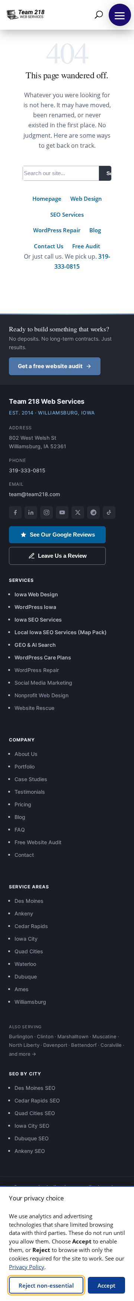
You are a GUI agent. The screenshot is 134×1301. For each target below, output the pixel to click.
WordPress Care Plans (43, 657)
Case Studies (31, 779)
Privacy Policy (26, 1267)
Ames (22, 989)
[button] (120, 15)
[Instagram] (46, 512)
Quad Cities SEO (35, 1113)
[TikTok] (109, 512)
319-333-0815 (27, 470)
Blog (95, 230)
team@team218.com (34, 494)
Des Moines (29, 901)
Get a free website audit (50, 366)
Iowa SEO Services (38, 619)
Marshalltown (73, 1036)
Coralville (111, 1045)
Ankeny (24, 913)
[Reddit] (93, 512)
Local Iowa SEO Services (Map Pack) (61, 632)
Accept (106, 1285)
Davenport (55, 1045)
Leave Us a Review (62, 556)
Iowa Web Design (36, 594)
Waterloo (25, 964)
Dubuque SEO (32, 1138)
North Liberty (24, 1045)
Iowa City (26, 938)
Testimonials (30, 792)
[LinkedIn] (31, 512)
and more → (22, 1054)
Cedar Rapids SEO (37, 1100)
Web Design (86, 198)
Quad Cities (29, 951)
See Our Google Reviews (62, 534)
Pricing (23, 804)
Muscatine (104, 1036)
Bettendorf (84, 1045)
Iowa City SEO (32, 1126)
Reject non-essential (46, 1285)
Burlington (21, 1036)
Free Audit (86, 246)
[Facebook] (15, 512)
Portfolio (25, 766)
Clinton (45, 1036)
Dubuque (26, 976)
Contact (24, 855)
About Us (26, 754)
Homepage (46, 198)
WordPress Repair (56, 230)
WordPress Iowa (35, 607)
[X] (77, 512)
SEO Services (67, 214)
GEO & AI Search (35, 645)
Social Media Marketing (43, 682)
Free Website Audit (38, 842)
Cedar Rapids (31, 926)
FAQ (20, 829)
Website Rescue (34, 708)
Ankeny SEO (30, 1151)
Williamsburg (30, 1002)
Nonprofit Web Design (41, 695)
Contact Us (48, 246)
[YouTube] (62, 512)
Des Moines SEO (35, 1088)
